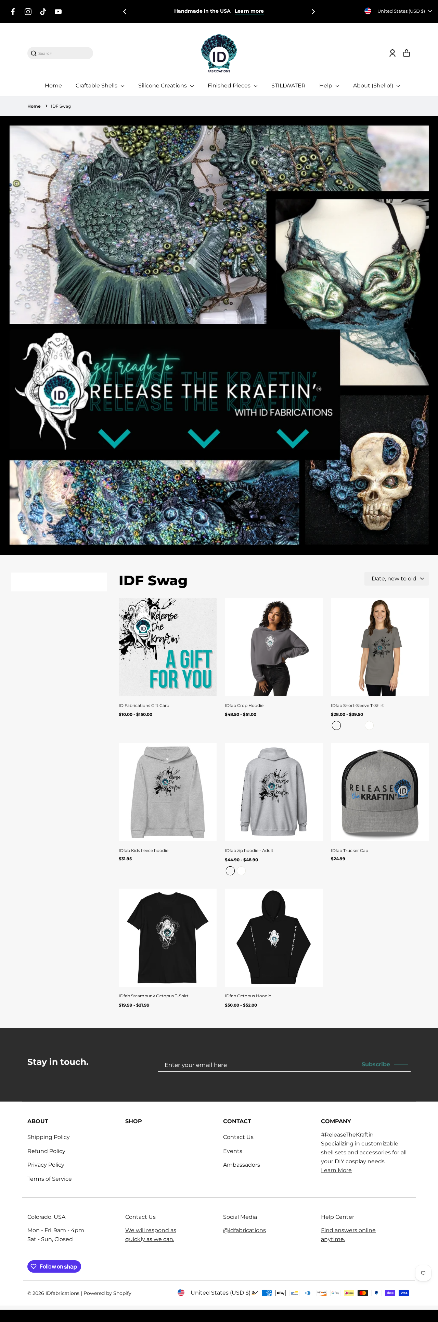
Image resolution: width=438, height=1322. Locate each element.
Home (53, 85)
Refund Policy (46, 1151)
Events (232, 1151)
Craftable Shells (97, 85)
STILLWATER (288, 85)
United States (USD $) (401, 11)
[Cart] (406, 53)
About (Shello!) (374, 85)
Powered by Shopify (107, 1293)
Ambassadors (241, 1165)
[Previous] (125, 11)
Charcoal (336, 725)
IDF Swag (61, 106)
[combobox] (64, 53)
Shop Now (264, 11)
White (369, 725)
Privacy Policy (45, 1165)
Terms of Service (49, 1179)
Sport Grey (347, 725)
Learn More (336, 1170)
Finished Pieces (230, 85)
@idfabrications (244, 1230)
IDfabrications (63, 1293)
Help (326, 85)
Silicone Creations (163, 85)
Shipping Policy (48, 1137)
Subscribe (376, 1064)
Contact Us (238, 1137)
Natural (358, 725)
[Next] (312, 11)
